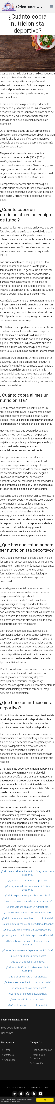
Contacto (9, 1055)
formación (37, 1063)
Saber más (7, 1033)
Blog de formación (42, 1050)
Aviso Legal (10, 1060)
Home (7, 1050)
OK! (45, 1100)
